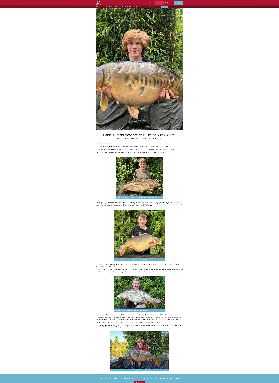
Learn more (158, 6)
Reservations (178, 3)
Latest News (159, 3)
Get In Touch (169, 3)
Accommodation (142, 3)
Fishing (151, 3)
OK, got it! (164, 7)
